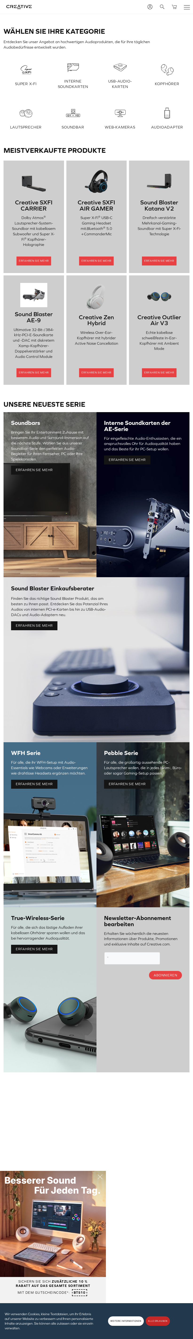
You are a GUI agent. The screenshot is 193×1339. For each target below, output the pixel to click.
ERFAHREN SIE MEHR (34, 470)
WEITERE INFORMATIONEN (125, 1321)
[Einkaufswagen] (174, 7)
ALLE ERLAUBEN (158, 1321)
